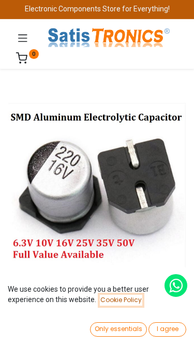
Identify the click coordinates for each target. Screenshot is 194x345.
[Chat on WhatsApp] (176, 285)
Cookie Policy (121, 299)
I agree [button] (167, 328)
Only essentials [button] (118, 328)
